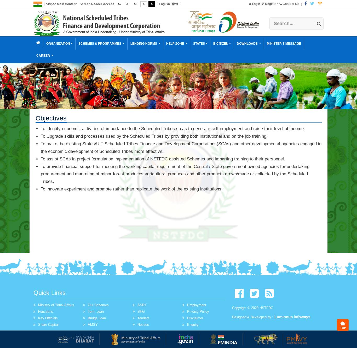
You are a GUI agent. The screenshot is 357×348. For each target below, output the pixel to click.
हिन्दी (175, 4)
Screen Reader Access (97, 4)
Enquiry (193, 325)
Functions (45, 312)
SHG (141, 312)
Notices (143, 325)
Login (255, 4)
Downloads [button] (247, 43)
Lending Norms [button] (144, 43)
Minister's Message (284, 43)
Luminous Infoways (292, 317)
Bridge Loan (97, 318)
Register (271, 4)
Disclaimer (195, 318)
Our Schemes (98, 305)
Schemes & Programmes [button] (100, 43)
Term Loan (96, 312)
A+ (136, 4)
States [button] (199, 43)
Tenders (143, 318)
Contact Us (290, 4)
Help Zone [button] (175, 43)
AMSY (93, 325)
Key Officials (48, 318)
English (164, 4)
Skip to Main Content (61, 4)
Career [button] (43, 55)
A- (119, 4)
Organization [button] (58, 43)
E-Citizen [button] (220, 43)
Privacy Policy (198, 312)
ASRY (142, 305)
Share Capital (48, 325)
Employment (196, 305)
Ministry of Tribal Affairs (56, 305)
